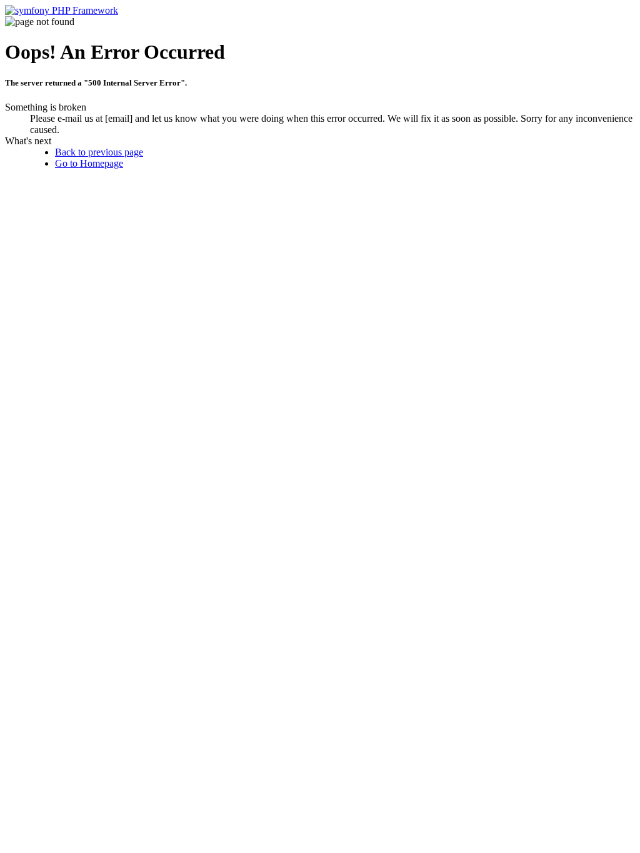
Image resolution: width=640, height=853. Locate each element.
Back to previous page (99, 152)
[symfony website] (61, 10)
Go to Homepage (89, 163)
